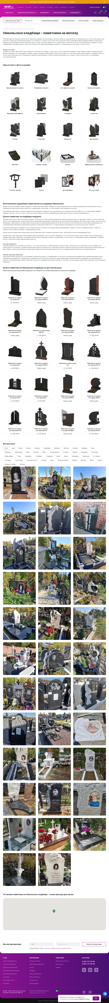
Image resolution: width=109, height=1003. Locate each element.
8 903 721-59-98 (88, 964)
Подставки (94, 452)
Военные (37, 448)
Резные (15, 139)
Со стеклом (96, 456)
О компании (20, 7)
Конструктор (28, 20)
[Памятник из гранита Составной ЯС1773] (15, 318)
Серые (66, 456)
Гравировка (47, 448)
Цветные (83, 460)
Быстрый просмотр (15, 302)
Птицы (19, 456)
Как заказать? (63, 7)
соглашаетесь (64, 999)
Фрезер (74, 460)
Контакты (72, 7)
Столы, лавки (19, 460)
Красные (36, 452)
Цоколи (67, 164)
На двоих (65, 452)
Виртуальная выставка (13, 20)
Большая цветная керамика (50, 20)
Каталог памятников (9, 964)
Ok (96, 998)
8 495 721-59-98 (88, 961)
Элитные (22, 464)
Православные (9, 456)
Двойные (57, 448)
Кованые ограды (41, 164)
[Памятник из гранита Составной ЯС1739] (15, 416)
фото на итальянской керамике (70, 235)
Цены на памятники (35, 973)
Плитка (41, 190)
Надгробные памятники (36, 964)
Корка (28, 452)
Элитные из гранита (94, 88)
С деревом (28, 456)
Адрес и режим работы (9, 961)
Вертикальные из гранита (15, 88)
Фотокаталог (33, 980)
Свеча (58, 456)
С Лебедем (38, 456)
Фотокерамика (68, 190)
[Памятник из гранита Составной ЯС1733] (94, 350)
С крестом (94, 113)
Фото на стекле (83, 20)
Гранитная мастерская (10, 973)
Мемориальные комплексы (94, 164)
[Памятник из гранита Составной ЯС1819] (68, 318)
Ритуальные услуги (8, 980)
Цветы (92, 460)
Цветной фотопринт (68, 20)
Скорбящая (75, 456)
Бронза (28, 448)
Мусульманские (54, 452)
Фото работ (29, 7)
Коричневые (18, 452)
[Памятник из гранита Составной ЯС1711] (41, 416)
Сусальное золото (32, 460)
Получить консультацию (94, 944)
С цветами (41, 139)
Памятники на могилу (62, 961)
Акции (56, 7)
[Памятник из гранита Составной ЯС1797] (68, 285)
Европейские (94, 139)
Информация (59, 964)
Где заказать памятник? (10, 967)
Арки (13, 448)
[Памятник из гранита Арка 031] (68, 350)
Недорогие (67, 139)
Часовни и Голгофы (10, 464)
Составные (8, 460)
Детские (66, 448)
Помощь (58, 967)
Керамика (84, 448)
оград (99, 219)
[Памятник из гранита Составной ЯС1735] (94, 416)
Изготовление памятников (11, 970)
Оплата (36, 7)
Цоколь (100, 460)
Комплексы (8, 452)
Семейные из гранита (41, 88)
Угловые (43, 460)
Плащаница (84, 452)
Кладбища (32, 970)
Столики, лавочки (15, 190)
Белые (21, 448)
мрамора (76, 213)
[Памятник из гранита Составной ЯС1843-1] (41, 285)
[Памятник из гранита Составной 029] (41, 383)
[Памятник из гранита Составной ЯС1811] (94, 383)
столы (85, 211)
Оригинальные (41, 113)
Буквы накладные (98, 20)
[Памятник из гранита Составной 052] (15, 350)
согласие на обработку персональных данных (57, 948)
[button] (54, 912)
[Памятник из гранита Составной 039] (15, 383)
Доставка (42, 7)
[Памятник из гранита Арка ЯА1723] (41, 318)
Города (31, 967)
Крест (44, 452)
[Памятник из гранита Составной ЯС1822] (68, 383)
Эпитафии (6, 983)
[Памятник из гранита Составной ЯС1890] (68, 416)
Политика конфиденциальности (39, 990)
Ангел (6, 448)
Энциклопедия (33, 983)
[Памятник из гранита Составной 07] (15, 285)
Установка (50, 7)
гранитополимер (49, 235)
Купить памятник (34, 977)
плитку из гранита (20, 213)
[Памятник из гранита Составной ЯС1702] (94, 318)
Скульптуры (85, 456)
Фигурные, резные (63, 460)
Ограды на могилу (34, 961)
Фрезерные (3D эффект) (15, 113)
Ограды (75, 452)
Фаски (52, 460)
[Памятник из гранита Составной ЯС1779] (94, 285)
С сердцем (67, 113)
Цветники (15, 164)
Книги (92, 448)
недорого (71, 237)
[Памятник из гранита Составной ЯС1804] (41, 350)
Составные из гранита (67, 88)
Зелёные (75, 448)
